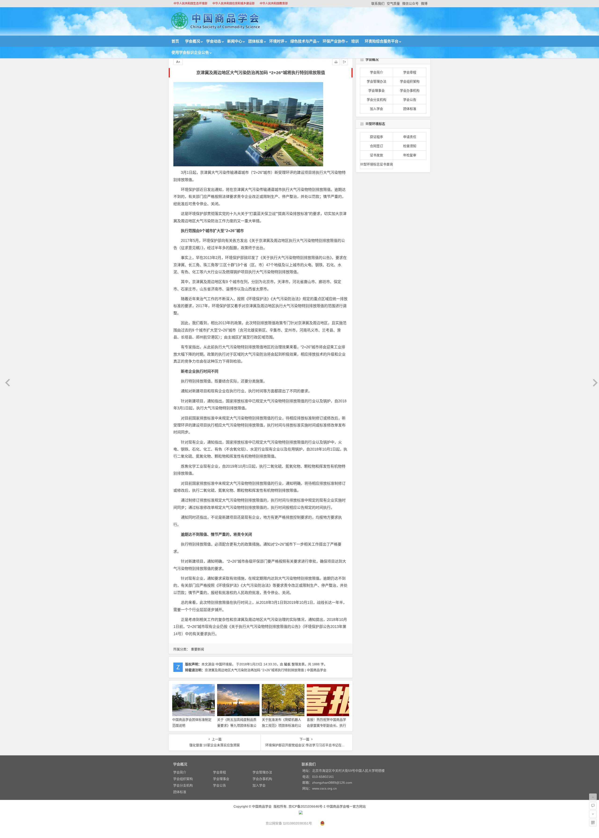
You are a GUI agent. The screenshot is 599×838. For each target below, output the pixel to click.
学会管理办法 (376, 81)
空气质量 (393, 3)
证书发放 (376, 155)
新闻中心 (234, 41)
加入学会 (376, 109)
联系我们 (377, 3)
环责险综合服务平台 (381, 41)
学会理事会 (376, 90)
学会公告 (409, 100)
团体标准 (255, 41)
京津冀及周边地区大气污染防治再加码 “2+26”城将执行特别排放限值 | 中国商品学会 (265, 670)
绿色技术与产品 (303, 41)
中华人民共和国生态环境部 (190, 3)
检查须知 (409, 146)
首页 (175, 41)
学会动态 (213, 41)
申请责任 (409, 137)
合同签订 (376, 146)
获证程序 (376, 137)
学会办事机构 (410, 90)
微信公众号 (410, 3)
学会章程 (409, 72)
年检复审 (409, 155)
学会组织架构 (410, 81)
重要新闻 (197, 649)
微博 (424, 3)
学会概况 (192, 41)
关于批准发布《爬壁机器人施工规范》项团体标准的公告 (281, 725)
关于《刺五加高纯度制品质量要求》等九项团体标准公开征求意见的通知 (236, 725)
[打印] (336, 62)
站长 (287, 664)
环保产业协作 (334, 41)
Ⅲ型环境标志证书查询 (376, 164)
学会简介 (376, 72)
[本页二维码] (593, 822)
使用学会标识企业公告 (190, 53)
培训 (355, 41)
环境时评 (276, 41)
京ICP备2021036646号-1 (307, 806)
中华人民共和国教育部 (274, 3)
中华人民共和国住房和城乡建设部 (233, 3)
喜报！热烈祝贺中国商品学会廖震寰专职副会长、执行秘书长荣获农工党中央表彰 (326, 725)
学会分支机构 (376, 100)
